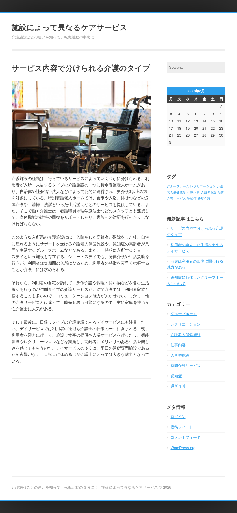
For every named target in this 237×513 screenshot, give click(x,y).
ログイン (178, 416)
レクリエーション (203, 186)
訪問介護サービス (186, 365)
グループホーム (178, 186)
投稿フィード (182, 427)
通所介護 (204, 198)
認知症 (192, 198)
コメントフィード (186, 437)
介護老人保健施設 (186, 334)
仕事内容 (193, 192)
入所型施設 (209, 192)
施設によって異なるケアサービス (69, 27)
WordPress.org (183, 447)
